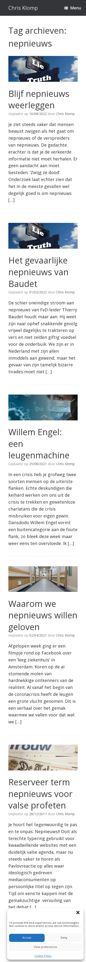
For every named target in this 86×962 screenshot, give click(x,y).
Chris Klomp (65, 113)
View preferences (45, 947)
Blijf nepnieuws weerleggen (39, 99)
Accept (26, 937)
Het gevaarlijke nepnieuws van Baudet (38, 271)
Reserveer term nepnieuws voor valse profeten (40, 793)
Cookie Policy (43, 955)
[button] (78, 913)
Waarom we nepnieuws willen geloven (42, 615)
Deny (64, 937)
